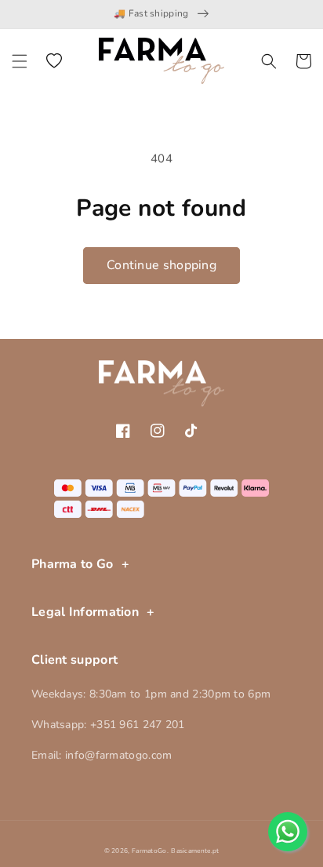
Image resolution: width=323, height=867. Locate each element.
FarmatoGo (149, 851)
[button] (19, 61)
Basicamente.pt (195, 851)
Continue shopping (161, 265)
